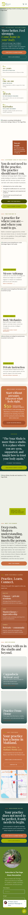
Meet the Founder (14, 563)
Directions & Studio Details (13, 759)
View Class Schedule (14, 57)
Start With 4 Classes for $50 (14, 52)
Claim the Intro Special (14, 422)
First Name (6, 888)
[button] (25, 4)
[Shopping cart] (23, 4)
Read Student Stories (14, 206)
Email (5, 896)
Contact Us (13, 764)
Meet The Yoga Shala (14, 201)
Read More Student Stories (14, 467)
